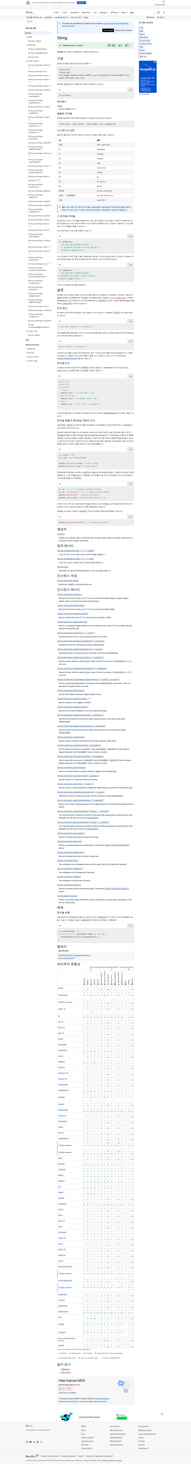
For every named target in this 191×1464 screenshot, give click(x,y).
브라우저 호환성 (145, 53)
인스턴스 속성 (145, 41)
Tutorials (141, 1441)
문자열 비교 (63, 363)
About (83, 1430)
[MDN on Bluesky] (30, 1442)
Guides (140, 1437)
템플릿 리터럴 (95, 118)
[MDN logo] (30, 1426)
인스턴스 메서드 (145, 44)
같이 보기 (143, 57)
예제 (141, 47)
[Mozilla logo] (32, 1455)
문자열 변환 (63, 912)
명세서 (142, 50)
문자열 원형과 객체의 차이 (76, 420)
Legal (80, 1456)
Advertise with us (87, 1441)
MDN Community (116, 1430)
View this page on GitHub (68, 1401)
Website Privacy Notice (49, 1456)
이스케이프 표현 (65, 130)
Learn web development (147, 1434)
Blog (132, 12)
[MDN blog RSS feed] (41, 1442)
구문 (141, 28)
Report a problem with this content (93, 1401)
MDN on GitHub (115, 1445)
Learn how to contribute (67, 1393)
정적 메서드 (144, 37)
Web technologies (144, 1430)
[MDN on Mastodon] (37, 1442)
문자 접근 (62, 308)
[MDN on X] (34, 1442)
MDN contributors (102, 1399)
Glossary (141, 1445)
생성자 (142, 34)
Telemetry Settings (68, 1456)
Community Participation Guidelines (98, 1456)
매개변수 (62, 101)
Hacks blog (142, 1448)
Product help (86, 1448)
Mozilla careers (86, 1437)
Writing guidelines (116, 1437)
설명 (141, 31)
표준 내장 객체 (31, 28)
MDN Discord (115, 1441)
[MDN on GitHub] (27, 1442)
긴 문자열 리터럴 (66, 216)
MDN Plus (85, 1445)
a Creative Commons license (111, 1460)
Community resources (118, 1434)
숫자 (58, 428)
